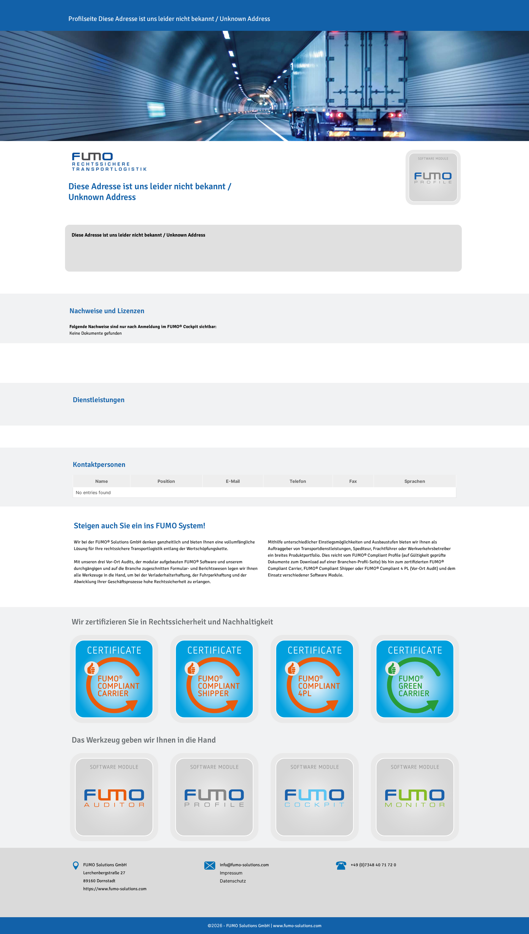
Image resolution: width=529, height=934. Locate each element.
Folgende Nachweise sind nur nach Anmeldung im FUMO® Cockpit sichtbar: (143, 326)
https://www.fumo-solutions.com (115, 889)
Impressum (231, 873)
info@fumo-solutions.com (244, 865)
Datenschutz (233, 881)
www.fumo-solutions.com (297, 925)
